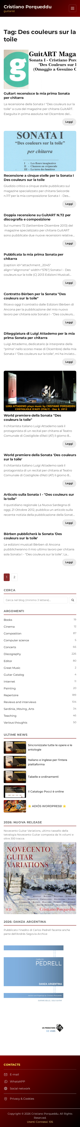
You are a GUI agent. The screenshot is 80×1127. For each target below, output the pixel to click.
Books (8, 620)
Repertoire (11, 695)
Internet (9, 681)
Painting (10, 688)
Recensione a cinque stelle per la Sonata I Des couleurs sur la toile (39, 177)
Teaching (10, 715)
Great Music (12, 668)
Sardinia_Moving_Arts (19, 709)
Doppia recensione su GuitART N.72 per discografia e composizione (37, 217)
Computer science (16, 640)
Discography (12, 654)
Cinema (9, 626)
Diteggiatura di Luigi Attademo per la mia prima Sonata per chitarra (39, 335)
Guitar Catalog (14, 674)
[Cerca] (72, 600)
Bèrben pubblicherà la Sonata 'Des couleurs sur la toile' (33, 536)
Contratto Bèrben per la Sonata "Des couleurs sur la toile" (35, 296)
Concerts (10, 647)
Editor (8, 661)
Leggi (69, 121)
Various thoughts (15, 722)
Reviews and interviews (20, 702)
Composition (12, 633)
